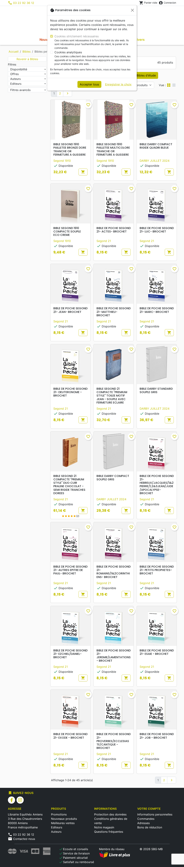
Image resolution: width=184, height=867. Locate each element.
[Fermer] (132, 10)
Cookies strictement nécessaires (76, 36)
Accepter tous (89, 84)
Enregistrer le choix (118, 84)
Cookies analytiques (68, 52)
